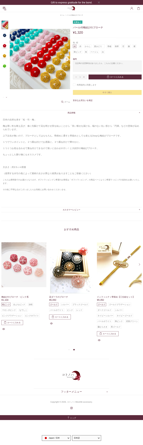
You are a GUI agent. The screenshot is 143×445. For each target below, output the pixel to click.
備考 (75, 59)
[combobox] (56, 438)
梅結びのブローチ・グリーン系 (77, 297)
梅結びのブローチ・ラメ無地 (28, 297)
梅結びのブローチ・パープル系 (125, 297)
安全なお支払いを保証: (83, 100)
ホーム (62, 15)
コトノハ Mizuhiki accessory (71, 8)
